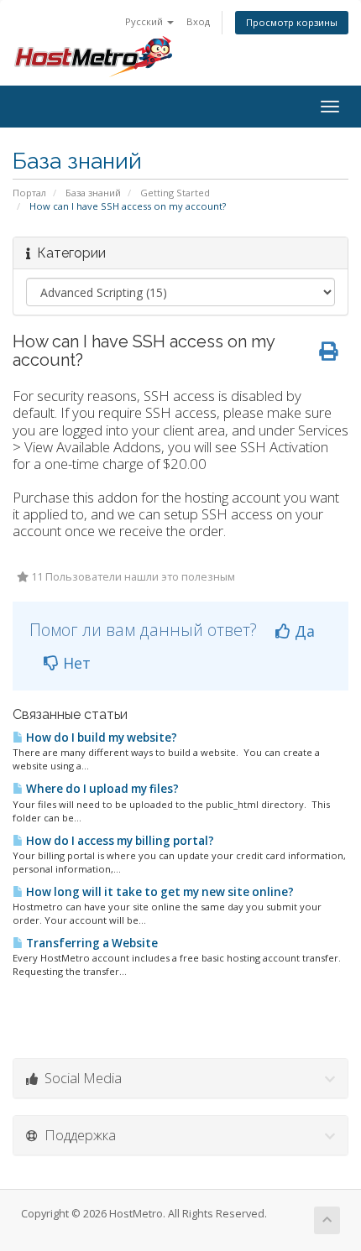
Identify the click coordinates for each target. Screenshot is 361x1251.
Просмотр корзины (291, 22)
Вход (198, 21)
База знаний (93, 192)
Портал (29, 192)
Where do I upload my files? (101, 788)
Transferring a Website (91, 943)
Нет (75, 663)
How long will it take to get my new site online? (159, 891)
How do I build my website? (100, 737)
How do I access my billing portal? (119, 840)
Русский (145, 21)
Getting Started (175, 192)
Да (302, 631)
